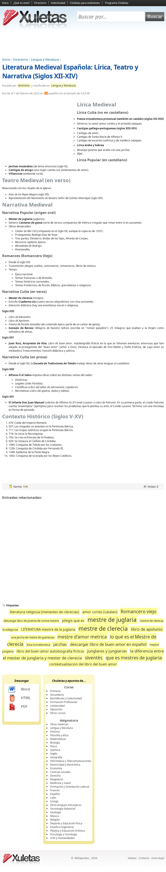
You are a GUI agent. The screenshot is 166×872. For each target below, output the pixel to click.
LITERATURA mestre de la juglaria (48, 629)
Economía (56, 768)
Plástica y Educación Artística (67, 831)
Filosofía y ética (59, 735)
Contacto (144, 858)
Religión (55, 819)
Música (54, 816)
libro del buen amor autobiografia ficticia (50, 651)
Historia (55, 731)
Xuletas (132, 858)
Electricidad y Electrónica (65, 764)
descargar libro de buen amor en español (108, 644)
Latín (53, 797)
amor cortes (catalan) (99, 612)
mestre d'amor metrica (82, 636)
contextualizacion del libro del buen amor (83, 664)
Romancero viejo (138, 611)
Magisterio (56, 779)
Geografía (56, 757)
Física (53, 746)
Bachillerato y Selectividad (66, 698)
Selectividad (58, 3)
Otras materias (59, 724)
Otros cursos (57, 713)
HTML (25, 697)
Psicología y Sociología (63, 834)
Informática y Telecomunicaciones (70, 761)
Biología (55, 742)
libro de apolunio (147, 629)
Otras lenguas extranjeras (65, 805)
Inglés (53, 753)
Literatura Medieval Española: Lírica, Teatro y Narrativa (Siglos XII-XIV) (70, 71)
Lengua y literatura (45, 59)
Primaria (55, 691)
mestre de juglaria (112, 620)
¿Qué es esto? (21, 3)
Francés (55, 790)
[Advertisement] (83, 43)
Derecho (55, 775)
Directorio (40, 3)
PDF (24, 706)
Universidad (57, 706)
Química (55, 750)
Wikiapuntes (82, 858)
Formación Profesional (63, 702)
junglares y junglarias (107, 651)
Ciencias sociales (60, 772)
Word (25, 689)
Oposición (56, 709)
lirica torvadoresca (38, 645)
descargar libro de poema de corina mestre (31, 621)
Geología (55, 812)
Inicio (5, 3)
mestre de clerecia (103, 628)
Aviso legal (157, 858)
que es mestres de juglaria (134, 657)
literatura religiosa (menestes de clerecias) (44, 612)
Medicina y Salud (60, 783)
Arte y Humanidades (62, 838)
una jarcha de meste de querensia (32, 637)
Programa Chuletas (116, 3)
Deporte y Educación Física (66, 823)
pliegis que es (73, 620)
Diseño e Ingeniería (62, 827)
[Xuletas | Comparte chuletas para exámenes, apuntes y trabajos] (34, 27)
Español (55, 794)
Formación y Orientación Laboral (69, 786)
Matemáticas (58, 739)
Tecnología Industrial (62, 808)
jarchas (60, 644)
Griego (54, 801)
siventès (93, 657)
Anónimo (24, 85)
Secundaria (57, 695)
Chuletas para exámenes (85, 3)
